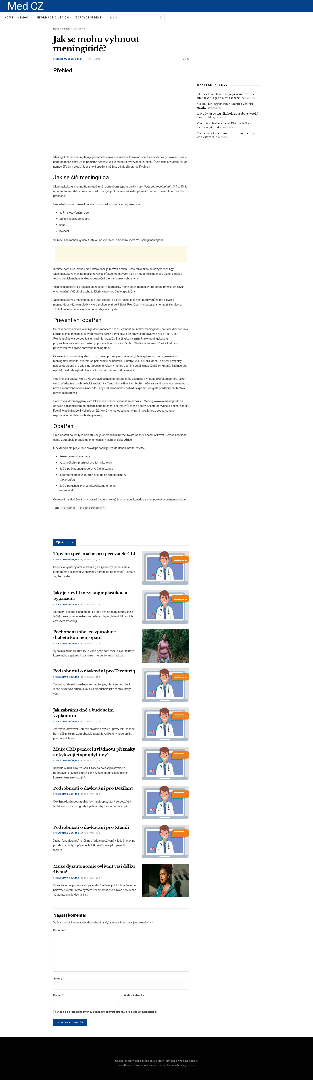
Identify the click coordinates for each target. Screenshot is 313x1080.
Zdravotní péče (88, 17)
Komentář (60, 930)
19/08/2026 (249, 98)
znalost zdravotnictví (92, 508)
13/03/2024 (88, 677)
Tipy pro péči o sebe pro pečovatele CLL (95, 553)
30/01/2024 (88, 794)
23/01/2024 (88, 878)
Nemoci (23, 17)
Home (9, 17)
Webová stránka (134, 995)
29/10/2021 (94, 59)
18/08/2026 (215, 108)
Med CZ (25, 6)
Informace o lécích (52, 17)
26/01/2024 (88, 833)
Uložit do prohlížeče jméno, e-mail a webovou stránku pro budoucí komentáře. (107, 1011)
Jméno (59, 978)
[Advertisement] (121, 254)
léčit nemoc (68, 508)
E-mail (58, 995)
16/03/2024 (88, 643)
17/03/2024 (88, 604)
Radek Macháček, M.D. (69, 59)
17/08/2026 (229, 127)
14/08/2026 (222, 137)
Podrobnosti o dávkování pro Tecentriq (94, 671)
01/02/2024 (88, 760)
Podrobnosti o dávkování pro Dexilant (93, 788)
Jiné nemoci (79, 29)
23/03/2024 (88, 560)
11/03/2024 (88, 721)
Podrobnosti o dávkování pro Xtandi (91, 827)
